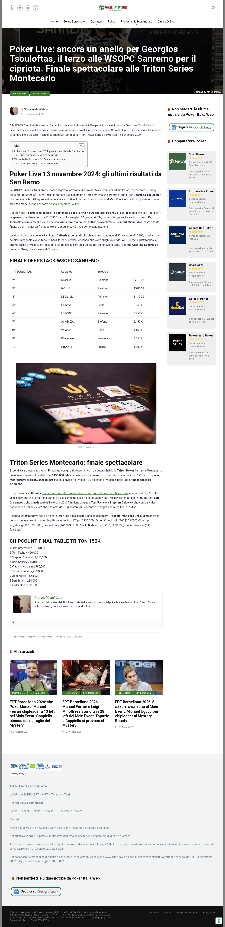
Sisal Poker (196, 154)
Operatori (96, 21)
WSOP (14, 794)
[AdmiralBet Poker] (177, 243)
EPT (36, 794)
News (13, 827)
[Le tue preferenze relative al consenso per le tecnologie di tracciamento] (219, 921)
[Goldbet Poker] (177, 313)
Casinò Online (166, 21)
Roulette (76, 827)
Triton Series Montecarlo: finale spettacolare (39, 159)
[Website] (35, 8)
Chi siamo (154, 913)
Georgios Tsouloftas (35, 637)
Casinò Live (46, 827)
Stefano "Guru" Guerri (37, 109)
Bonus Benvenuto (74, 21)
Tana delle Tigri (60, 794)
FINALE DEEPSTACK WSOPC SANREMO (39, 155)
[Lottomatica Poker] (177, 206)
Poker (111, 21)
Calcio (13, 811)
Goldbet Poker (198, 298)
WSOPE (26, 794)
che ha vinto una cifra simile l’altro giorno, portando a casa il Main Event (85, 493)
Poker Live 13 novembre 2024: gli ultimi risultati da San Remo (49, 151)
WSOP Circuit (39, 93)
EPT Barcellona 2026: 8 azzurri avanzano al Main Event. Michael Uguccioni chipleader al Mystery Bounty (136, 711)
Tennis (36, 811)
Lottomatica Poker (201, 191)
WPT (45, 794)
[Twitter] (20, 8)
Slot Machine (28, 827)
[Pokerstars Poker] (177, 350)
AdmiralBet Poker (201, 228)
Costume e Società (70, 811)
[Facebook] (12, 8)
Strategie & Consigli (97, 827)
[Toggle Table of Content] (80, 146)
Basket (24, 811)
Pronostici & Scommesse (136, 21)
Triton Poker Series (55, 637)
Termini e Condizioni (187, 913)
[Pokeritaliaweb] (112, 7)
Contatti (168, 913)
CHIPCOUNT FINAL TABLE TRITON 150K (39, 163)
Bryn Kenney (19, 637)
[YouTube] (27, 8)
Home (54, 21)
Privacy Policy (17, 773)
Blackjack (62, 827)
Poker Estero (19, 93)
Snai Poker (196, 265)
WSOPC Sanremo (74, 637)
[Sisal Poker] (177, 169)
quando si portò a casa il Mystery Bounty (54, 204)
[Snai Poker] (177, 280)
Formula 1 (49, 811)
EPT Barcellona (38, 693)
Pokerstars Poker (201, 335)
